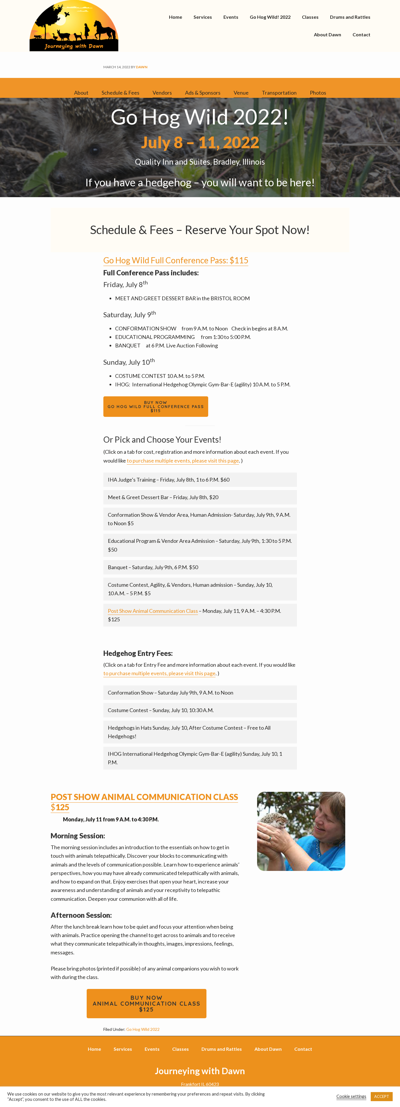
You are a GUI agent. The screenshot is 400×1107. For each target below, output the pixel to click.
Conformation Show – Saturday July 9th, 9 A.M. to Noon (170, 692)
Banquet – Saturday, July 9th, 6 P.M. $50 (153, 567)
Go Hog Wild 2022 (143, 1029)
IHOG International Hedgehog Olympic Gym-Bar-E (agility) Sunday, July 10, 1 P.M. (195, 757)
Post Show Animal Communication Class (153, 611)
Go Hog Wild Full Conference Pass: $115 (175, 260)
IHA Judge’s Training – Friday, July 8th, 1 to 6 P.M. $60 (168, 479)
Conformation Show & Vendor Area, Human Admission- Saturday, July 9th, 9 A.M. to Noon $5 (199, 518)
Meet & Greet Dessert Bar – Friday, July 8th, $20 (163, 497)
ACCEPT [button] (381, 1096)
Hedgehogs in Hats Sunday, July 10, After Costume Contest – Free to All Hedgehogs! (189, 731)
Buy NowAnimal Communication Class (147, 1003)
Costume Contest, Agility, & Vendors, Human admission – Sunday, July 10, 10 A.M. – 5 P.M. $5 (190, 588)
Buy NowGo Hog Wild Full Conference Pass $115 (155, 406)
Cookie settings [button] (351, 1096)
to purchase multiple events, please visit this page (183, 460)
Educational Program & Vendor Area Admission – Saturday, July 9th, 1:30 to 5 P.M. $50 (200, 545)
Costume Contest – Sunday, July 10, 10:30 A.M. (161, 710)
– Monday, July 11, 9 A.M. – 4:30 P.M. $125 (194, 615)
